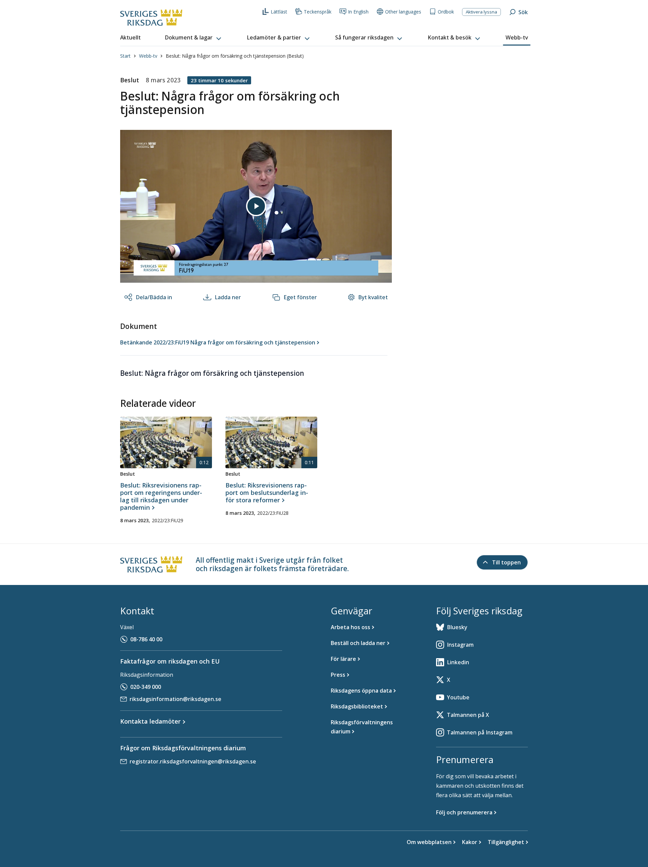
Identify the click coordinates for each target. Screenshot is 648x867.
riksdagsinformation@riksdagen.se (175, 699)
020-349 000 (145, 687)
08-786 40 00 (146, 639)
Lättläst (279, 11)
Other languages (403, 11)
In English (358, 11)
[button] (193, 38)
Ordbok (446, 11)
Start (125, 56)
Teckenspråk (317, 11)
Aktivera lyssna (481, 12)
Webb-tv (148, 56)
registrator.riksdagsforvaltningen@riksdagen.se (193, 761)
